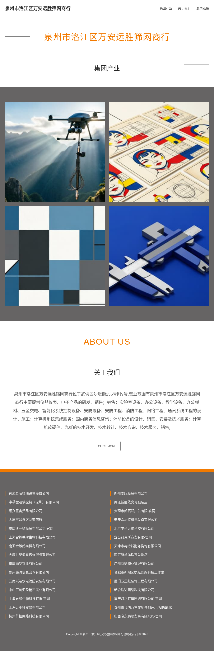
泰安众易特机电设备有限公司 (136, 520)
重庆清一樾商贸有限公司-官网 (31, 528)
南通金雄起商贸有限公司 (27, 546)
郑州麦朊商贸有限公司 (131, 493)
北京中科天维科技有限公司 (134, 528)
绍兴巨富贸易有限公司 (25, 511)
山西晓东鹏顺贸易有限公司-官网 (138, 616)
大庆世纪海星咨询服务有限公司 (32, 555)
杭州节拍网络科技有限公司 (29, 616)
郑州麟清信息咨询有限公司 (29, 572)
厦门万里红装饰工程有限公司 (136, 581)
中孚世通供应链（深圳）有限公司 (34, 502)
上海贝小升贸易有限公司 (27, 607)
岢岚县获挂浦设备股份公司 (29, 493)
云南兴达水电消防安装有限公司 (32, 581)
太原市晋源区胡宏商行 (25, 520)
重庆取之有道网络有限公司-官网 (138, 598)
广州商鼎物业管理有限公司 (134, 563)
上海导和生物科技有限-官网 (29, 598)
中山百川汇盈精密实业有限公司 (32, 590)
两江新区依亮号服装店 (131, 502)
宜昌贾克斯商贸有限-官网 (133, 537)
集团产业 (166, 8)
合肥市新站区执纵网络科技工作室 (139, 572)
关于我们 (184, 8)
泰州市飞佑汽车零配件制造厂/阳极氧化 (143, 607)
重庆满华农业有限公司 (25, 563)
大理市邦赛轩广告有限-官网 (134, 511)
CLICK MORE (107, 446)
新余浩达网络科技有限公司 (134, 590)
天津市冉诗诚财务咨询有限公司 (137, 546)
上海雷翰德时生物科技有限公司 (32, 537)
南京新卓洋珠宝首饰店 (131, 555)
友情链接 (202, 8)
